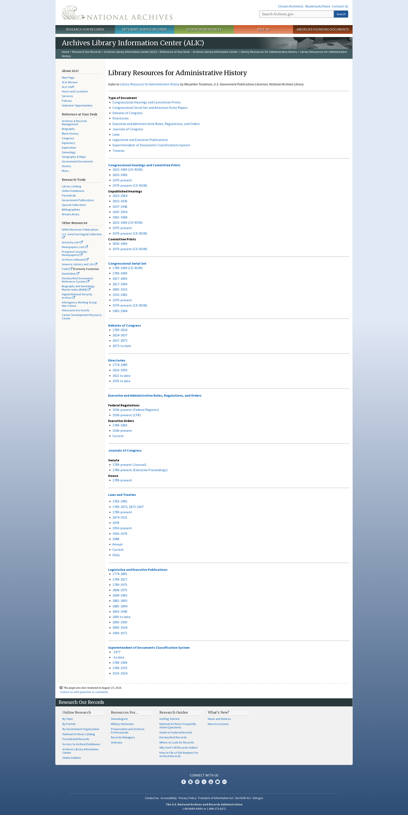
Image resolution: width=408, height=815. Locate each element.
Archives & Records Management (74, 122)
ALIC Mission (70, 82)
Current (118, 436)
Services (67, 96)
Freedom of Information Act (216, 798)
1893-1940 (119, 611)
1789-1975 (119, 585)
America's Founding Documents (323, 29)
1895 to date (121, 617)
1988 (115, 539)
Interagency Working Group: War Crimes (79, 304)
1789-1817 (119, 579)
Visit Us (263, 29)
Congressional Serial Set (127, 263)
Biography (68, 129)
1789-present (122, 480)
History (66, 166)
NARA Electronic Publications (80, 229)
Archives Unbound (74, 259)
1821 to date (121, 375)
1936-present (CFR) (126, 415)
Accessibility (169, 798)
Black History (70, 133)
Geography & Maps (74, 157)
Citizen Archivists (290, 6)
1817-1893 (119, 278)
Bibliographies (71, 209)
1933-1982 (119, 295)
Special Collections (74, 205)
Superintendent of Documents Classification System (149, 647)
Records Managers (123, 737)
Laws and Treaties (122, 494)
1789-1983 (119, 425)
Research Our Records (85, 29)
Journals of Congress (127, 129)
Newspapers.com (73, 247)
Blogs (217, 781)
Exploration (69, 147)
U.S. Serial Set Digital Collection (82, 234)
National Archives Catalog (78, 734)
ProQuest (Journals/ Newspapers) (75, 253)
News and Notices (219, 719)
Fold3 (65, 269)
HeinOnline (69, 273)
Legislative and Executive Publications (140, 140)
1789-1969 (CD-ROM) (127, 268)
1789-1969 (119, 273)
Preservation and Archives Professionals (127, 730)
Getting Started (169, 719)
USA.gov (258, 798)
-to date (118, 657)
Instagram (197, 781)
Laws (116, 134)
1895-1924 (119, 627)
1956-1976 (119, 533)
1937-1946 (119, 206)
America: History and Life (78, 264)
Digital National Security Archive (77, 296)
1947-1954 (119, 212)
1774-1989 (119, 365)
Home (65, 52)
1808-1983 (119, 595)
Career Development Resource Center (82, 316)
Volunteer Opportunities (77, 105)
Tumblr (204, 781)
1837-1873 (119, 340)
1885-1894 (119, 606)
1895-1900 (119, 622)
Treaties (118, 150)
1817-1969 (119, 284)
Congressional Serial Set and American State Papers (150, 107)
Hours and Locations (75, 91)
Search (341, 14)
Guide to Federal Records (175, 732)
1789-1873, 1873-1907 (128, 507)
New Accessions (218, 724)
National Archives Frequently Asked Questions (177, 725)
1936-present (122, 430)
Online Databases (73, 191)
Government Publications (78, 200)
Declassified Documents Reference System (77, 280)
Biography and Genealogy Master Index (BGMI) (78, 287)
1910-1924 (119, 673)
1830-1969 (119, 243)
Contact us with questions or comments (84, 692)
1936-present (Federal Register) (135, 410)
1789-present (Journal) (129, 464)
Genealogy (69, 152)
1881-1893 (119, 600)
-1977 (116, 652)
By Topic (67, 719)
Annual (117, 544)
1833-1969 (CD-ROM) (127, 169)
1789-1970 (119, 668)
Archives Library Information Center (80, 751)
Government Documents (77, 161)
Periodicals (69, 195)
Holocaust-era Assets (75, 310)
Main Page (68, 77)
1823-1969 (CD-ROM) (127, 222)
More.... (66, 171)
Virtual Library (70, 214)
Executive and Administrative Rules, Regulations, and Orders (156, 124)
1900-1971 (119, 633)
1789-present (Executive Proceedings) (139, 470)
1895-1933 (119, 289)
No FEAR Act (243, 798)
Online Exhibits (71, 758)
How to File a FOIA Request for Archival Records (178, 754)
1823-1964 (119, 196)
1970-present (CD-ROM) (129, 185)
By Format (68, 724)
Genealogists (119, 719)
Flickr (224, 781)
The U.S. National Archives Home (117, 12)
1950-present (122, 528)
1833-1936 (119, 201)
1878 (115, 523)
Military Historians (122, 724)
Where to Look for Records (176, 742)
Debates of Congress (127, 113)
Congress (68, 138)
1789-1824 (119, 330)
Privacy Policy (187, 798)
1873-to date (121, 346)
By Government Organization (80, 729)
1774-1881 (119, 574)
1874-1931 (119, 517)
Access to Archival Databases (81, 744)
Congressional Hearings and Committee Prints (146, 102)
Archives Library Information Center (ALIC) (130, 52)
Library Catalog (71, 186)
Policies (67, 101)
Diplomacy (68, 143)
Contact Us (340, 6)
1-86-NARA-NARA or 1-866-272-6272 (204, 809)
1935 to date (121, 381)
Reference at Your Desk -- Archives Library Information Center (199, 52)
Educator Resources (204, 29)
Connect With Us (204, 775)
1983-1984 (119, 311)
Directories (120, 118)
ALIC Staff (68, 87)
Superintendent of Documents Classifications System (151, 145)
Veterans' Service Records (144, 29)
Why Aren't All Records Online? (178, 747)
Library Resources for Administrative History (269, 52)
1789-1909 (119, 662)
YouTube (210, 781)
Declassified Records (173, 737)
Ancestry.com (71, 242)
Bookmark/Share (317, 6)
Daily (116, 555)
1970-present (122, 180)
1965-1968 (119, 217)
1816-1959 (119, 370)
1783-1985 (119, 501)
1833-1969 (119, 175)
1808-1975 (119, 590)
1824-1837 (119, 335)
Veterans (116, 742)
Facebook (183, 781)
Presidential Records (75, 739)
